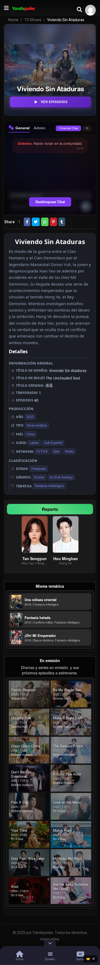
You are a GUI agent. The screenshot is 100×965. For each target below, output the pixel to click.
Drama (39, 477)
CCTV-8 (42, 451)
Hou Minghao (65, 558)
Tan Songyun (34, 558)
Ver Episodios (54, 102)
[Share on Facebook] (27, 222)
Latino (34, 442)
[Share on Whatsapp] (45, 222)
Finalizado (38, 468)
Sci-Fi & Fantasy (61, 477)
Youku (69, 451)
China (30, 434)
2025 (30, 417)
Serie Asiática (37, 425)
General (22, 128)
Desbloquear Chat (50, 202)
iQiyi (56, 451)
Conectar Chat (68, 128)
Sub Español (53, 442)
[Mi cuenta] (90, 10)
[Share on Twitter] (36, 222)
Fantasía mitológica (49, 486)
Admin (39, 128)
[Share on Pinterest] (53, 222)
